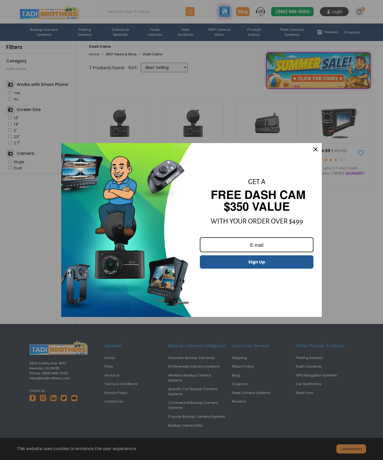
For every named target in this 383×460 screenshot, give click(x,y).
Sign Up (256, 262)
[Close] (315, 149)
